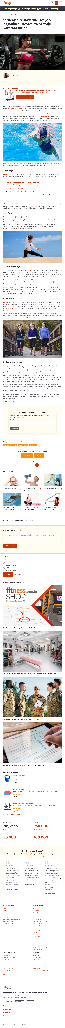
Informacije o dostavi (37, 957)
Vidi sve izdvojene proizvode (11, 814)
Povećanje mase (7, 917)
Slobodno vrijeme (16, 14)
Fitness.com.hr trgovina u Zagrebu (41, 970)
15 (20, 488)
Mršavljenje (5, 914)
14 (40, 488)
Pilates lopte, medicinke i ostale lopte (41, 921)
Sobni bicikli (35, 932)
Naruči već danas (24, 97)
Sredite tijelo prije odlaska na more (8, 508)
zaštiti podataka (30, 1000)
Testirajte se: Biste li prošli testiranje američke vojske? (21, 719)
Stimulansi (5, 927)
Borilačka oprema (7, 961)
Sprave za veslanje (37, 936)
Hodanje (6, 302)
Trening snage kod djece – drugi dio (50, 508)
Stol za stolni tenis (7, 970)
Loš (40, 455)
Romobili (5, 966)
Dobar (26, 455)
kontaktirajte (6, 1001)
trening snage (27, 270)
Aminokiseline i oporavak (9, 912)
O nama (5, 1016)
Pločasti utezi (36, 912)
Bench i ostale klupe (37, 923)
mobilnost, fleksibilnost (15, 108)
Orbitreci (35, 934)
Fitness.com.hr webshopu (15, 188)
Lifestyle (8, 14)
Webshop (6, 1006)
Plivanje (5, 174)
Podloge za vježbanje (37, 917)
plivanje (26, 445)
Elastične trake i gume (38, 945)
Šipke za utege (36, 914)
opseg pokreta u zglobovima (41, 116)
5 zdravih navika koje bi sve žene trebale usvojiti (31, 509)
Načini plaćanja (36, 955)
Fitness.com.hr (7, 3)
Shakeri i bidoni (6, 959)
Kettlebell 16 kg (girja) (19, 775)
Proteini (5, 908)
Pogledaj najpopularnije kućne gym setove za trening (33, 9)
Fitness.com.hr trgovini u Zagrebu (18, 191)
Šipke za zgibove (37, 919)
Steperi (34, 938)
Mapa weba (7, 1009)
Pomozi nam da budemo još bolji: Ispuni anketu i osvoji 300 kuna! (24, 765)
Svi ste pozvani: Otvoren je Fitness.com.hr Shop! (19, 628)
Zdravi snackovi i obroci (8, 923)
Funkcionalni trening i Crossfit (40, 943)
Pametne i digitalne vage (9, 957)
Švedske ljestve (6, 955)
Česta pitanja (36, 959)
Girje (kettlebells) (36, 910)
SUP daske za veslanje (8, 974)
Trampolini (5, 964)
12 (61, 488)
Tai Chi (32, 224)
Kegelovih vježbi (11, 366)
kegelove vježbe (7, 445)
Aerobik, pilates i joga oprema (39, 940)
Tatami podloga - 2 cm (19, 789)
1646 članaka (9, 81)
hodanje (20, 445)
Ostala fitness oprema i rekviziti (40, 947)
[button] (60, 878)
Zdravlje (5, 925)
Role (4, 972)
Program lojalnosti (37, 964)
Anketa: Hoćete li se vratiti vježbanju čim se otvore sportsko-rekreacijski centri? (29, 673)
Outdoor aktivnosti (37, 949)
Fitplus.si (6, 1019)
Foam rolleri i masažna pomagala (40, 927)
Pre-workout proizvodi (8, 921)
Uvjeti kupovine (36, 966)
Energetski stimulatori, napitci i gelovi (12, 919)
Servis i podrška (36, 968)
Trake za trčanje (36, 930)
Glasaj (8, 574)
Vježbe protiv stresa (9, 488)
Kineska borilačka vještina (11, 217)
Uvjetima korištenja (19, 1000)
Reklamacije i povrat (37, 961)
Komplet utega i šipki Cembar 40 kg (23, 803)
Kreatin (5, 910)
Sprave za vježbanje (37, 925)
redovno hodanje (8, 308)
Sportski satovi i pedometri (9, 968)
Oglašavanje (7, 1012)
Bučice (34, 908)
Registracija (10, 545)
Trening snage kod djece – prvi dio (30, 489)
